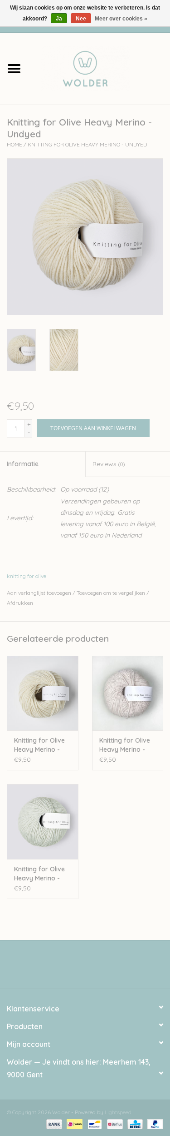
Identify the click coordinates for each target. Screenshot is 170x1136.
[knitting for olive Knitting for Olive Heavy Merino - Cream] (42, 693)
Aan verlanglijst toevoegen (39, 592)
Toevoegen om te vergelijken (111, 592)
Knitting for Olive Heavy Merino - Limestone (39, 874)
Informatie (23, 464)
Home (14, 144)
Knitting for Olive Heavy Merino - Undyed (87, 144)
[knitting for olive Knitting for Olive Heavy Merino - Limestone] (42, 821)
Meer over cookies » (121, 18)
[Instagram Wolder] (93, 967)
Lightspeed (118, 1112)
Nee (81, 18)
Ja (59, 18)
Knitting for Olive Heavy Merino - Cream (39, 745)
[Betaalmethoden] (53, 1123)
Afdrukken (20, 602)
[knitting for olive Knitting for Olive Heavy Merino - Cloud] (128, 693)
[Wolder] (99, 68)
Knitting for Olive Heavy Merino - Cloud (124, 745)
